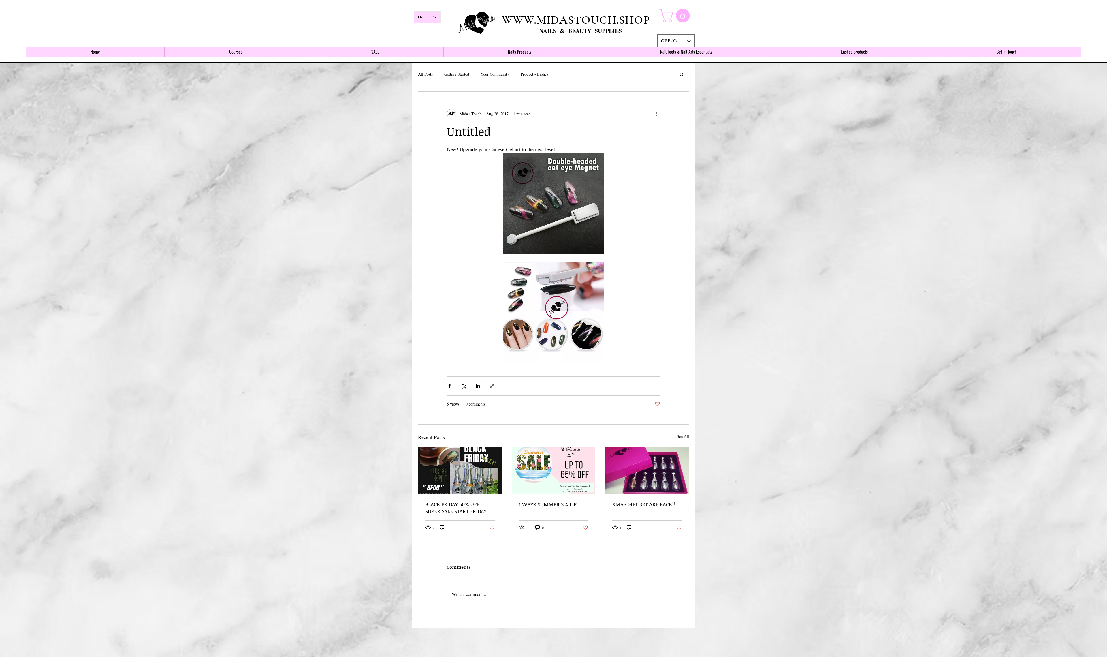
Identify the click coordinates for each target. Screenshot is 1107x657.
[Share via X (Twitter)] (463, 386)
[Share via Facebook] (449, 386)
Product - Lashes (534, 74)
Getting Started (456, 74)
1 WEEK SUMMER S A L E (548, 504)
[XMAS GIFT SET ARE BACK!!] (647, 470)
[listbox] (676, 40)
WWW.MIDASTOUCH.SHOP (576, 20)
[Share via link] (492, 386)
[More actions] (656, 113)
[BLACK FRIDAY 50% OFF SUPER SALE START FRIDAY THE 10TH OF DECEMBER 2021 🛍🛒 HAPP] (460, 470)
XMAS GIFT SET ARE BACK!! (643, 504)
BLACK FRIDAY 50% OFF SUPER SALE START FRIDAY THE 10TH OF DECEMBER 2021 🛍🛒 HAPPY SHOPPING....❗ (459, 508)
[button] (676, 40)
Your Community (495, 74)
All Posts (425, 74)
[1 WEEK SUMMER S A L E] (553, 470)
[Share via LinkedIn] (478, 386)
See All (683, 436)
